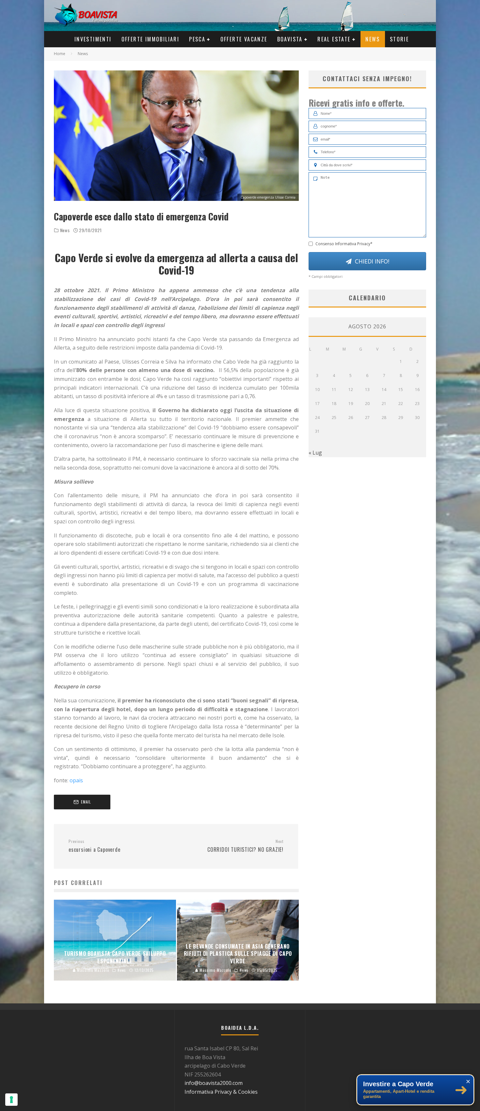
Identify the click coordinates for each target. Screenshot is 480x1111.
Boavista (290, 39)
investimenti (93, 39)
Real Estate (333, 39)
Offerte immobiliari (150, 39)
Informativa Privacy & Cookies (221, 1091)
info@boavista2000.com (213, 1083)
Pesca (197, 39)
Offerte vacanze (243, 39)
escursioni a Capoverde (94, 846)
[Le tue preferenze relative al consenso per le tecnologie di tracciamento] (11, 1099)
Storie (399, 39)
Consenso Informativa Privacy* (344, 244)
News (372, 39)
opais (76, 780)
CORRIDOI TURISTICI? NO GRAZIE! (245, 846)
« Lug (315, 452)
